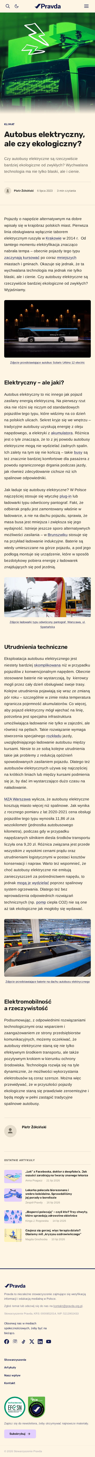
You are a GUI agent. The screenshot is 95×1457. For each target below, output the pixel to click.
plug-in (66, 496)
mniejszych (66, 257)
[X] (31, 1341)
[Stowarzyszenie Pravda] (47, 6)
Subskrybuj (17, 1433)
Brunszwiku (58, 535)
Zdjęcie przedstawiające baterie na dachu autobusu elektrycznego (48, 981)
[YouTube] (48, 1341)
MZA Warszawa (17, 799)
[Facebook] (6, 1341)
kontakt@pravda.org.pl (67, 1306)
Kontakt (9, 1383)
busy (78, 452)
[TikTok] (23, 1341)
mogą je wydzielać (33, 883)
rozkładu (53, 736)
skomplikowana (47, 665)
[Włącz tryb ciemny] (16, 6)
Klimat (9, 124)
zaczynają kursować (22, 257)
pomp (41, 902)
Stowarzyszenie (15, 1359)
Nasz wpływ (12, 1375)
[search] (7, 6)
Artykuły (10, 1367)
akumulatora (62, 433)
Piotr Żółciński (24, 190)
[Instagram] (15, 1341)
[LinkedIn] (40, 1341)
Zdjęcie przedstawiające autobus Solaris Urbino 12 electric (47, 362)
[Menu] (86, 6)
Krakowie (54, 238)
